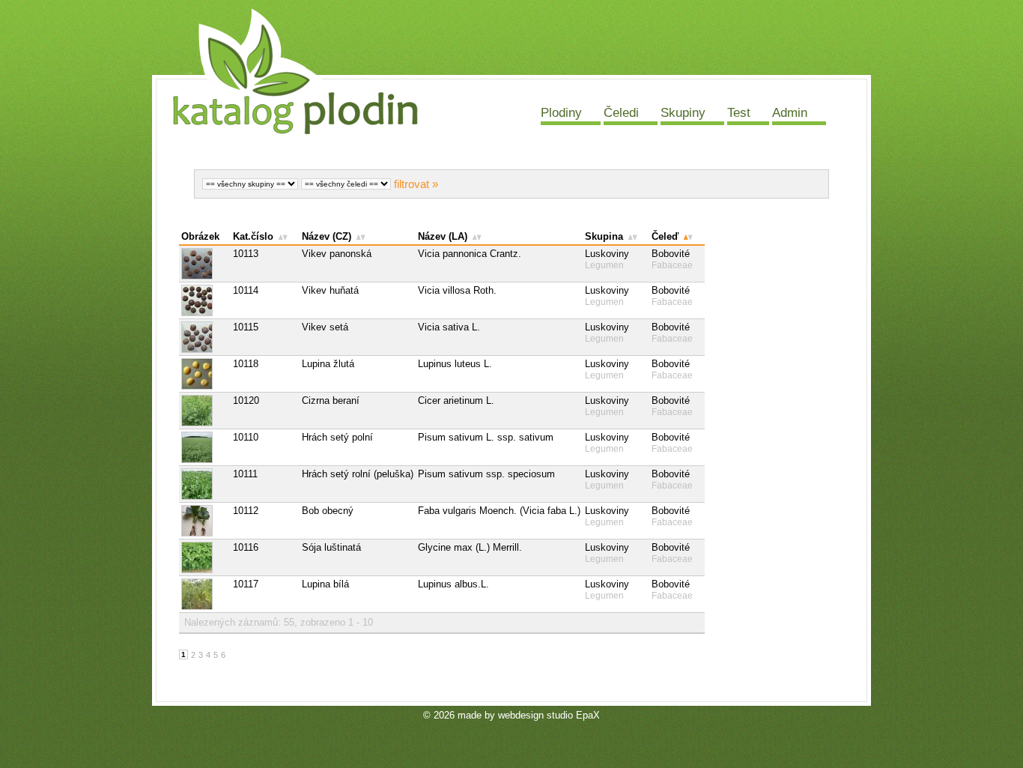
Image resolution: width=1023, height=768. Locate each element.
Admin (789, 113)
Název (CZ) (326, 236)
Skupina (604, 236)
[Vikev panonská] (204, 263)
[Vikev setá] (204, 337)
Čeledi (621, 113)
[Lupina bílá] (204, 594)
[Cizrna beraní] (204, 410)
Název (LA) (442, 236)
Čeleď (665, 236)
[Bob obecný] (204, 520)
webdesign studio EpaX (549, 715)
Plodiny (561, 113)
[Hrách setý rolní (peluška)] (204, 484)
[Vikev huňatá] (204, 300)
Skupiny (683, 113)
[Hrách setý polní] (204, 447)
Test (738, 113)
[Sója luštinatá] (204, 557)
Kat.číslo (253, 236)
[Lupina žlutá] (204, 374)
